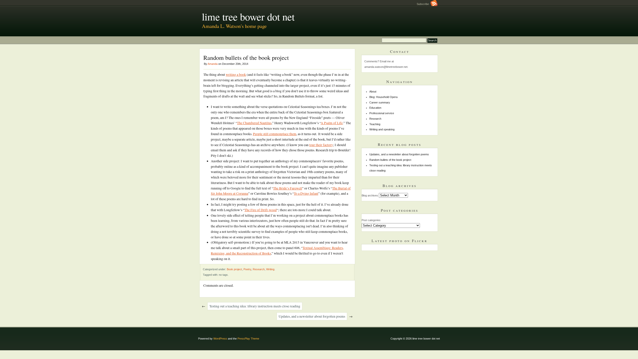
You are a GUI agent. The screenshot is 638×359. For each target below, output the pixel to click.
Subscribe (423, 3)
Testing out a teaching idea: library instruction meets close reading (254, 306)
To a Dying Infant (306, 193)
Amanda (213, 63)
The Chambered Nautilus (254, 123)
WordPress (220, 338)
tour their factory (321, 145)
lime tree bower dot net (248, 16)
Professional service (381, 113)
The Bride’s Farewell (287, 188)
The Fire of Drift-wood (260, 210)
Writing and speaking (382, 129)
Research (259, 269)
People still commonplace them (274, 134)
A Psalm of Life (332, 123)
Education (375, 107)
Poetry (247, 269)
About (372, 91)
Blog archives (370, 195)
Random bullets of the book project (390, 159)
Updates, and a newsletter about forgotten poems (312, 316)
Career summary (379, 102)
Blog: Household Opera (383, 96)
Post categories (371, 220)
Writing (270, 269)
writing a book (236, 74)
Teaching (374, 124)
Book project (234, 269)
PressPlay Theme (248, 338)
